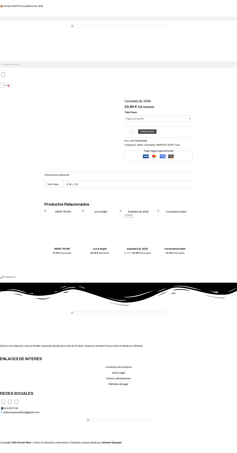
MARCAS (161, 145)
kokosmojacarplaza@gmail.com (22, 412)
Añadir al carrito (147, 131)
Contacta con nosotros (118, 367)
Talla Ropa (130, 112)
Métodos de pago (118, 384)
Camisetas (149, 145)
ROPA (170, 145)
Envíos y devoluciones (118, 378)
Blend (140, 145)
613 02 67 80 (11, 408)
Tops (177, 145)
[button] (118, 19)
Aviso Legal (118, 372)
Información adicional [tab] (56, 175)
